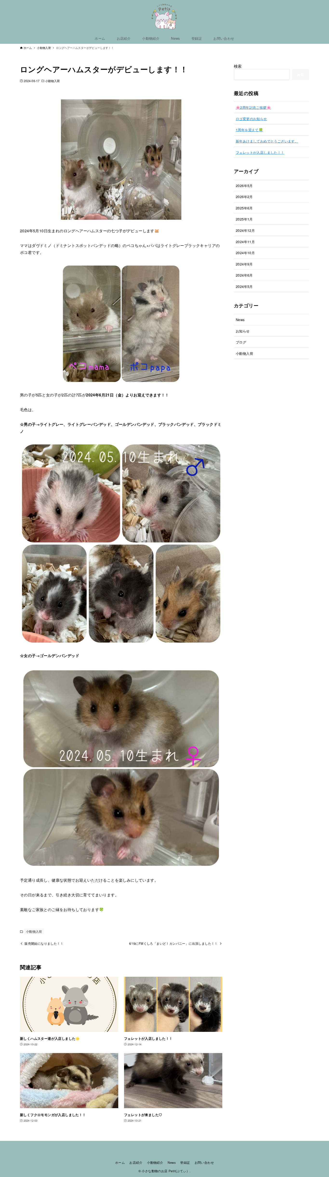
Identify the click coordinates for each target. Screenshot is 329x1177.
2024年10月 (245, 252)
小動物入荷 (52, 81)
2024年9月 (244, 263)
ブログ (241, 341)
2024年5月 (244, 286)
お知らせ (243, 330)
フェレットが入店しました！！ (260, 152)
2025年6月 (244, 207)
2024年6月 (244, 275)
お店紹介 (135, 1162)
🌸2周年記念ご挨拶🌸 (253, 107)
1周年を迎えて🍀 (249, 129)
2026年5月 (244, 185)
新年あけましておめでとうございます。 (267, 140)
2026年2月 (244, 196)
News (240, 319)
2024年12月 (245, 230)
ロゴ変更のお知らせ (251, 118)
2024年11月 (245, 241)
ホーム (120, 1162)
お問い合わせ (204, 1162)
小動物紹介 (155, 1162)
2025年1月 (244, 218)
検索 (238, 66)
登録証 (185, 1162)
